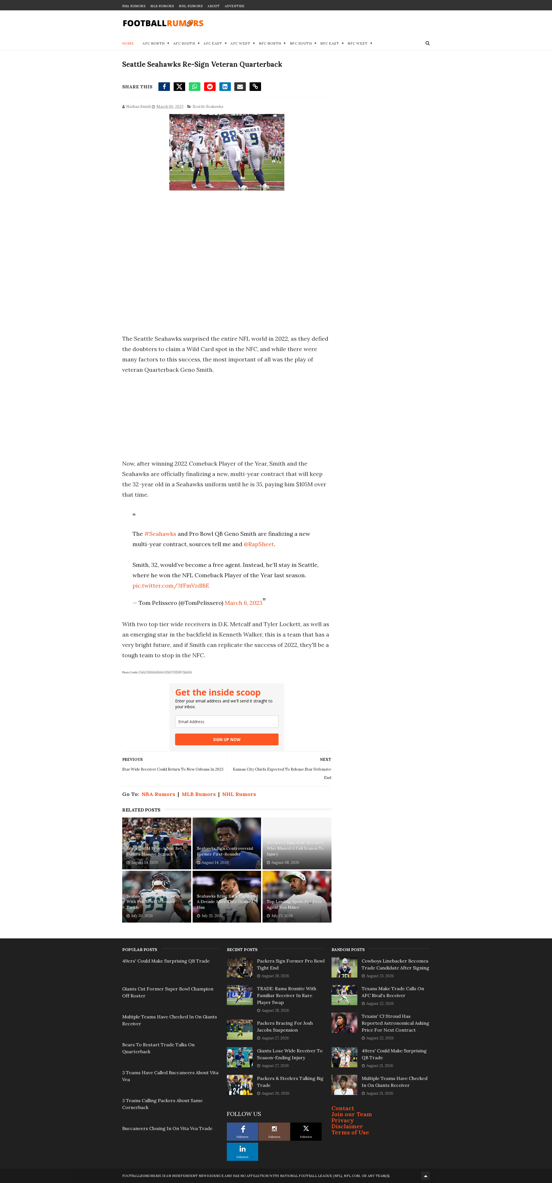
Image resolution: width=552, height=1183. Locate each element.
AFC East (213, 43)
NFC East (329, 43)
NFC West (357, 43)
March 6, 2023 (243, 602)
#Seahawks (160, 533)
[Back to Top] (425, 1175)
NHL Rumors (190, 6)
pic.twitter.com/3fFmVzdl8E (171, 585)
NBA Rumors (133, 6)
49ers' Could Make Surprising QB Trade (166, 961)
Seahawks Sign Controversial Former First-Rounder (225, 851)
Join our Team (351, 1114)
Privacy (342, 1120)
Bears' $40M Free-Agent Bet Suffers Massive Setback (154, 851)
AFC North (154, 43)
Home (128, 43)
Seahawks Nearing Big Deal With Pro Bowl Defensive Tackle (152, 902)
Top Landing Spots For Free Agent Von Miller (294, 904)
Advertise (235, 6)
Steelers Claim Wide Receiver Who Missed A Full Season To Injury (295, 848)
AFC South (184, 43)
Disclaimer (347, 1126)
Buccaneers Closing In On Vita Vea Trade (167, 1128)
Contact (342, 1108)
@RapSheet (259, 544)
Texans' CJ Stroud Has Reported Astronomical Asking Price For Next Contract (395, 1023)
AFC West (240, 43)
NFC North (270, 43)
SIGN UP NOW (227, 739)
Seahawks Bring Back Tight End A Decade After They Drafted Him (227, 902)
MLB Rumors (162, 6)
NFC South (301, 43)
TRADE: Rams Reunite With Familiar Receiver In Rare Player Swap (286, 995)
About (214, 6)
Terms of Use (350, 1132)
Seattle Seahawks (208, 106)
